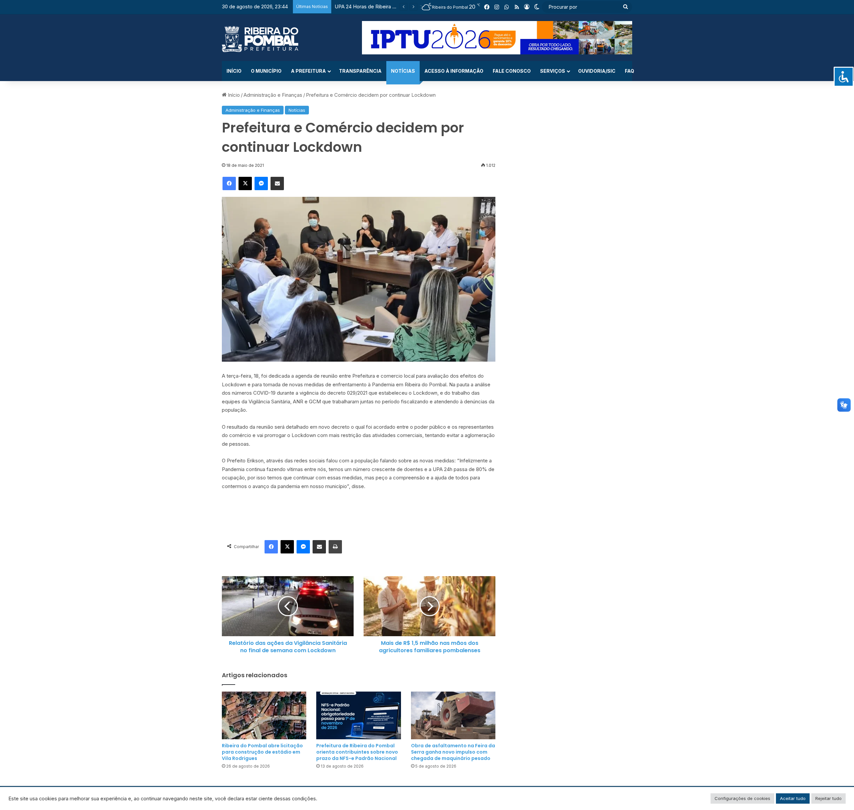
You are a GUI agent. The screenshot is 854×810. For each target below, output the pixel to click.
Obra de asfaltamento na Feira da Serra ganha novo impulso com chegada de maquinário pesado (453, 752)
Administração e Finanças (273, 95)
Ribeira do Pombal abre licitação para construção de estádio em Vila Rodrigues (262, 752)
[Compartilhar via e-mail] (277, 183)
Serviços (552, 71)
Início (234, 71)
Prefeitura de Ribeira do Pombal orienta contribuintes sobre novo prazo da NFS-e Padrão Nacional (357, 752)
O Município (266, 71)
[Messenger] (261, 183)
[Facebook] (229, 183)
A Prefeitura (308, 71)
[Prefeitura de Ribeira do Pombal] (260, 39)
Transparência (360, 71)
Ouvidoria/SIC (596, 71)
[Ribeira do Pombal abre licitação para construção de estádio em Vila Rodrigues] (264, 715)
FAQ (629, 71)
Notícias (403, 71)
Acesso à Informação (453, 71)
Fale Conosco (512, 71)
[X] (245, 183)
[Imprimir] (335, 546)
